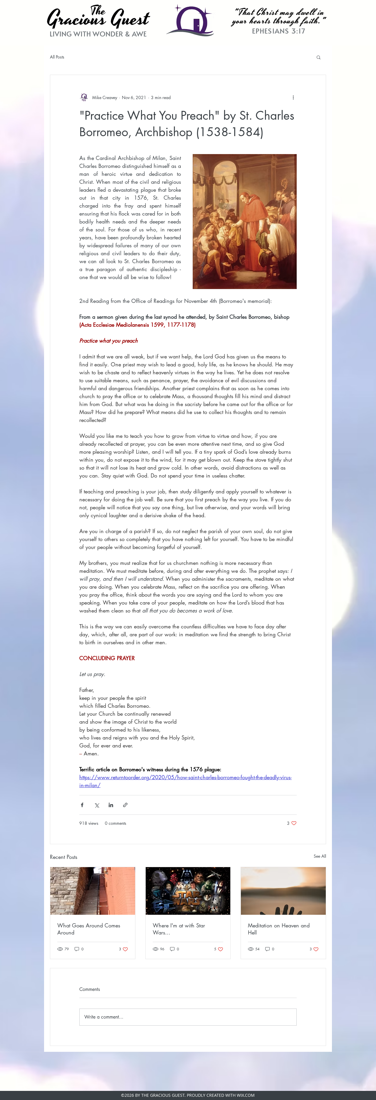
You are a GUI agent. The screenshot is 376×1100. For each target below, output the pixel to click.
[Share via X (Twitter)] (96, 805)
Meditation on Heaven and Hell (279, 929)
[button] (318, 57)
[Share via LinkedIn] (111, 805)
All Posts (57, 57)
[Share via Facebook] (82, 805)
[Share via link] (125, 805)
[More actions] (293, 97)
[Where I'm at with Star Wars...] (188, 891)
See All (320, 856)
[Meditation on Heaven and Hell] (283, 891)
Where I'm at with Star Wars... (179, 929)
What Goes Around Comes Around (88, 929)
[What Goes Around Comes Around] (92, 891)
